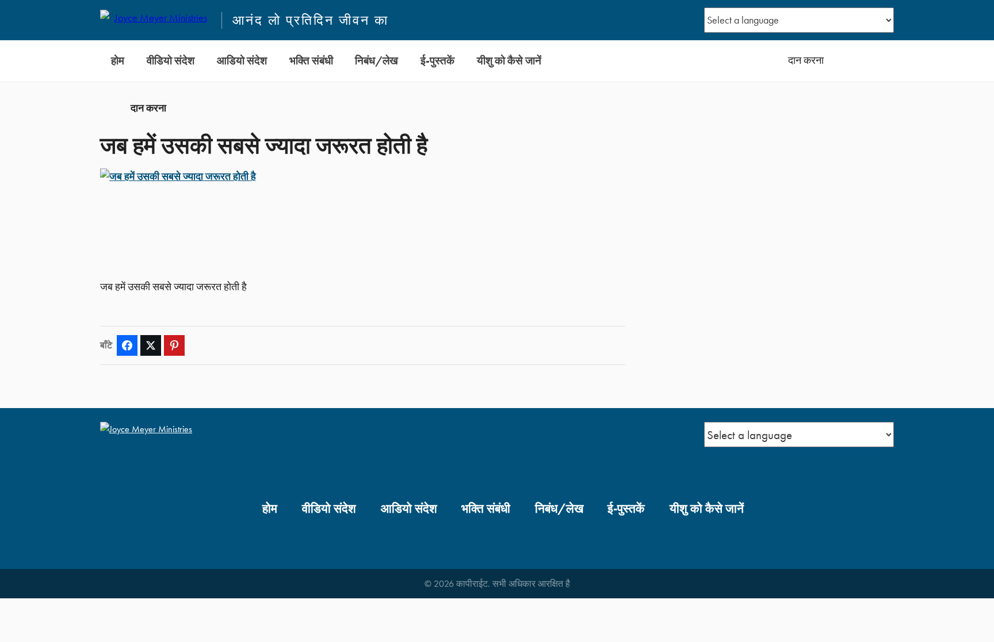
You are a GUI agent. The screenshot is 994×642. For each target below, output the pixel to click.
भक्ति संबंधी (311, 60)
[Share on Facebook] (127, 345)
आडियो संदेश (242, 60)
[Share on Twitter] (150, 345)
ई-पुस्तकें (437, 60)
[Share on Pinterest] (174, 345)
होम (117, 60)
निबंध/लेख (376, 60)
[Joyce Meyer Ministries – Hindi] (156, 20)
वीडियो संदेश (170, 60)
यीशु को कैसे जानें (509, 60)
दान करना (806, 60)
